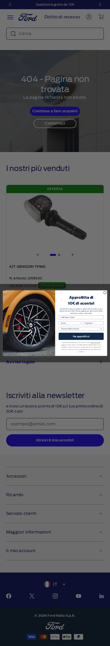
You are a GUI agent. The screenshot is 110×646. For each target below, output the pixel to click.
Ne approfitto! (81, 336)
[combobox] (80, 328)
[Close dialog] (105, 292)
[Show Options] (101, 328)
